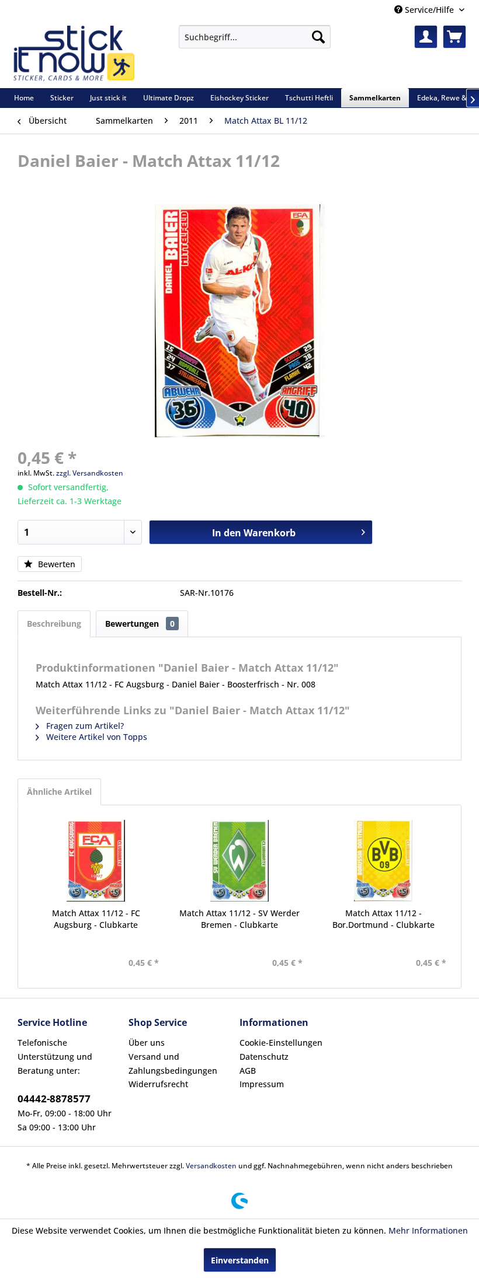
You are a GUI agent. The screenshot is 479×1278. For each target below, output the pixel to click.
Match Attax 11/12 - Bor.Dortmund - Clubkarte (383, 918)
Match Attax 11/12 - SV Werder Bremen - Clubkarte (239, 918)
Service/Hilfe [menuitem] (429, 9)
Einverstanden (240, 1260)
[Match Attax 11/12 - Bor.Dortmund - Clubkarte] (383, 861)
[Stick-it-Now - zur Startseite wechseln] (74, 53)
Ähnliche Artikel (59, 791)
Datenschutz (264, 1056)
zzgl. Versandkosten (89, 473)
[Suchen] (318, 36)
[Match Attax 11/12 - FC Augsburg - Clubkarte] (96, 861)
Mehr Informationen (428, 1230)
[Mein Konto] (426, 36)
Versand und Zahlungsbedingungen (173, 1063)
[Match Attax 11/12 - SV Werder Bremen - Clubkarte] (239, 861)
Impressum (261, 1084)
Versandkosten (211, 1166)
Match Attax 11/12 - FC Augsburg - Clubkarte (96, 918)
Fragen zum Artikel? (84, 725)
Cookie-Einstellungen (280, 1042)
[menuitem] (255, 36)
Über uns (147, 1042)
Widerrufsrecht (158, 1084)
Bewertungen (140, 623)
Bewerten (55, 564)
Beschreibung (54, 623)
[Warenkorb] (454, 36)
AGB (247, 1070)
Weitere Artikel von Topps (95, 736)
